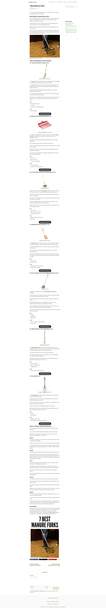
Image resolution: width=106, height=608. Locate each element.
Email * (46, 586)
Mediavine (63, 606)
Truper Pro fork (52, 512)
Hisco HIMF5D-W (34, 395)
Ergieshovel (33, 243)
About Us (49, 601)
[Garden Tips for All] (35, 2)
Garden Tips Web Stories (53, 598)
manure (45, 24)
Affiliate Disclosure (55, 601)
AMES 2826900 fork (35, 347)
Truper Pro (33, 81)
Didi (31, 7)
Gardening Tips (32, 9)
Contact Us (50, 604)
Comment (31, 575)
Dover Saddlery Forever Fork (50, 291)
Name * (32, 586)
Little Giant (44, 190)
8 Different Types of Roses (70, 29)
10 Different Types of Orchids (71, 30)
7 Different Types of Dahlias (70, 32)
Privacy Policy (55, 604)
